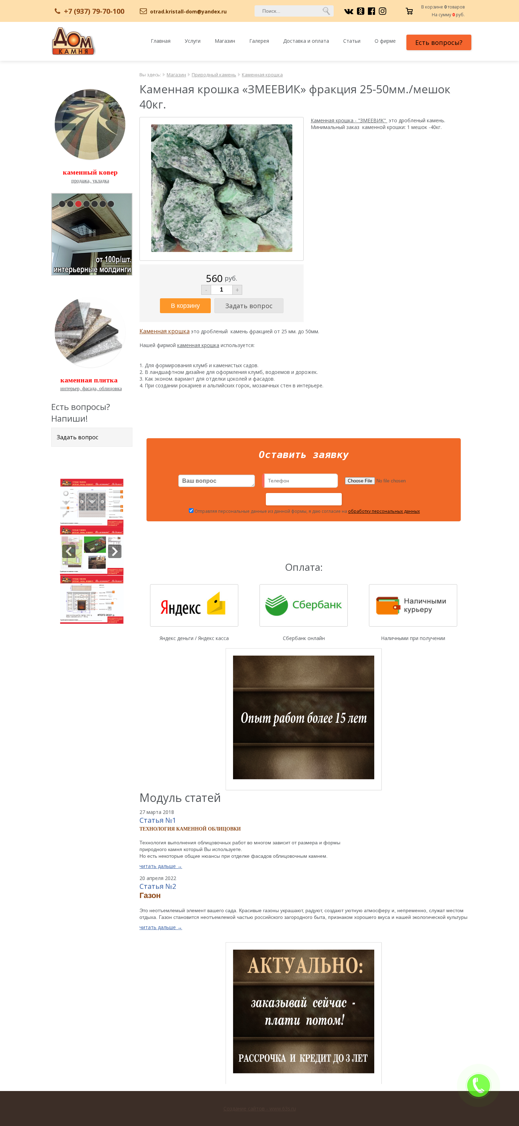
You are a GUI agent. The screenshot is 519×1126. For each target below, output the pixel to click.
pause (92, 232)
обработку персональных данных (384, 511)
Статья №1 (157, 820)
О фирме (385, 40)
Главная (161, 40)
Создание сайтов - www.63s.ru (259, 1108)
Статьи (351, 40)
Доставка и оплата (306, 40)
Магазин (225, 40)
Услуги (193, 40)
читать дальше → (160, 866)
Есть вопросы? (439, 42)
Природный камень (214, 74)
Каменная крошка (262, 74)
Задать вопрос (77, 437)
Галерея (259, 40)
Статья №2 (157, 886)
